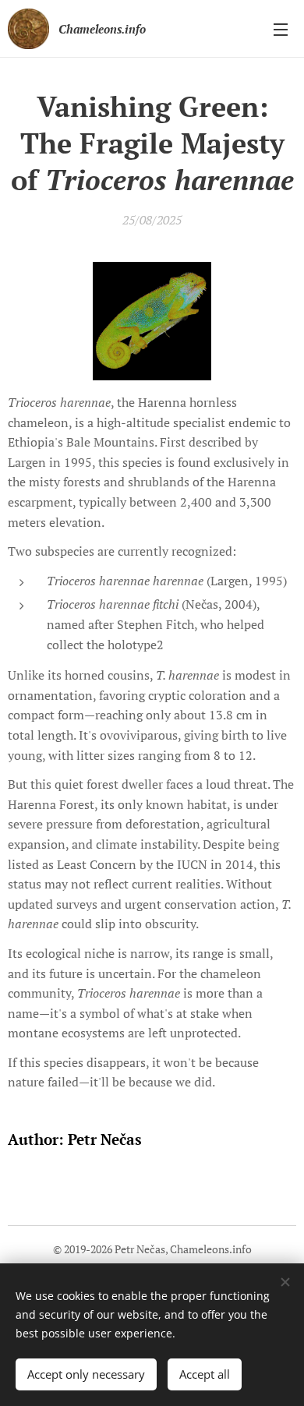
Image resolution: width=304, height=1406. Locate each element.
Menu (280, 28)
